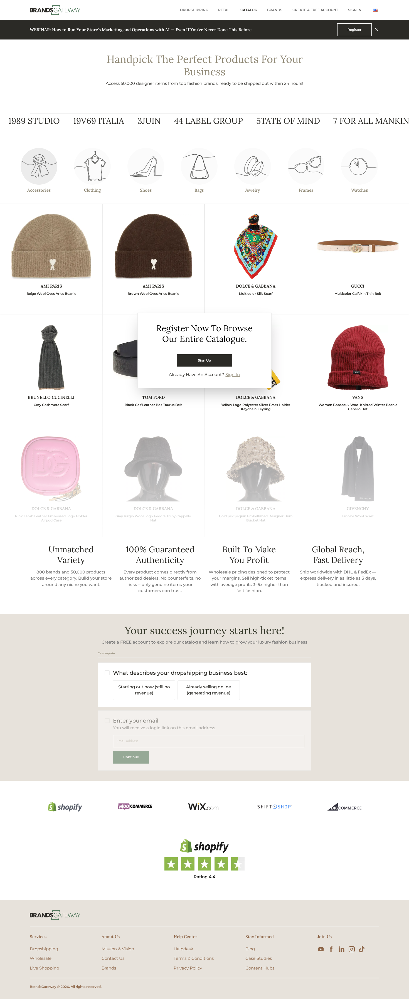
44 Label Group (171, 120)
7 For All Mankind (337, 120)
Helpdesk (183, 948)
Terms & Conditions (194, 958)
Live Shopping (44, 968)
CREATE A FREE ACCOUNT (315, 10)
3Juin (112, 120)
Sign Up (204, 360)
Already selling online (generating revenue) (208, 690)
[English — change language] (375, 10)
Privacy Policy (188, 968)
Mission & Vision (118, 948)
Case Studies (258, 958)
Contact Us (113, 958)
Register (354, 30)
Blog (250, 948)
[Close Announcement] (376, 29)
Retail (224, 10)
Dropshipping (194, 10)
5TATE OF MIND (251, 120)
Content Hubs (259, 968)
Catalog (248, 10)
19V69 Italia (61, 120)
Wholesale (40, 958)
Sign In (354, 10)
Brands (274, 10)
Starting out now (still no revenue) (144, 690)
